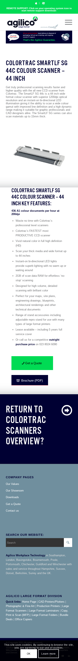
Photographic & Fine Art (20, 606)
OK (29, 653)
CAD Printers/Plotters (51, 601)
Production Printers (48, 606)
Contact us (12, 510)
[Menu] (66, 22)
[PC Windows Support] (43, 3)
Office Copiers (23, 619)
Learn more (48, 653)
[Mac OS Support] (36, 3)
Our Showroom (15, 490)
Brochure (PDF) (32, 380)
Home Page (29, 601)
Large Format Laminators (44, 610)
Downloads (12, 497)
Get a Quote (13, 504)
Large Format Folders (45, 615)
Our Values (12, 484)
